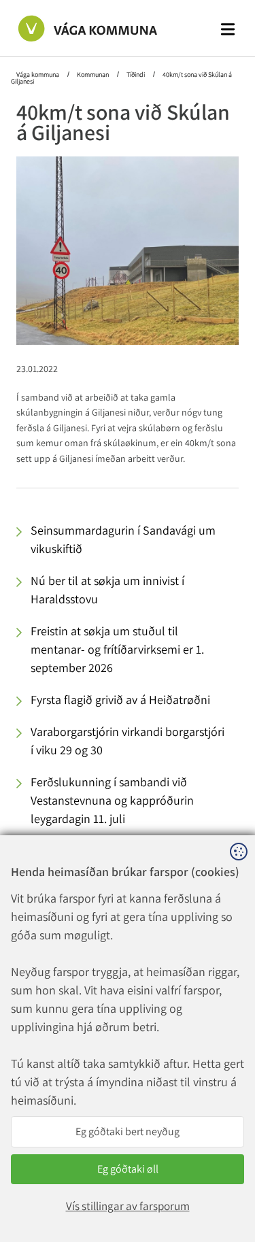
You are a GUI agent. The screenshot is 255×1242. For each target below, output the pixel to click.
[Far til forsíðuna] (74, 28)
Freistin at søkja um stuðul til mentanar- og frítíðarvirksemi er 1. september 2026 (117, 649)
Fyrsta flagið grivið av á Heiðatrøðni (120, 699)
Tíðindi (135, 74)
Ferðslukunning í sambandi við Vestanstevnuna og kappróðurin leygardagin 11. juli (112, 800)
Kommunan (92, 74)
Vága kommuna (38, 74)
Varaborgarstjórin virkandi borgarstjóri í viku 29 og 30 (127, 741)
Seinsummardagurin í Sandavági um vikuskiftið (123, 539)
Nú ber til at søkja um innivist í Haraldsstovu (107, 590)
